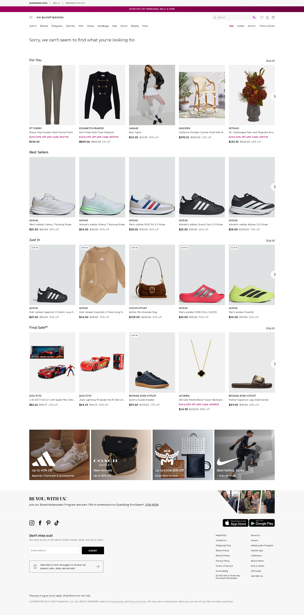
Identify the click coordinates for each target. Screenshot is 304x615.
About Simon (257, 560)
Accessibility (222, 570)
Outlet (240, 26)
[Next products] (275, 96)
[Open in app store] (236, 525)
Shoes (90, 26)
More (145, 26)
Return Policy (222, 550)
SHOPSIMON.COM (38, 3)
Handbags (103, 26)
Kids (114, 26)
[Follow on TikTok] (56, 524)
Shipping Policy (223, 545)
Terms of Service (224, 565)
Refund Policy (223, 555)
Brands (44, 26)
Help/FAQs (221, 535)
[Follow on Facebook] (40, 524)
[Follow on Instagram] (32, 524)
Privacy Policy (223, 560)
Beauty (135, 26)
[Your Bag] (273, 18)
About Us (255, 535)
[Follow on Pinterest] (49, 524)
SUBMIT (93, 550)
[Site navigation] (30, 18)
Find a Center (267, 26)
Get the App (257, 550)
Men (81, 26)
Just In (33, 26)
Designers (57, 26)
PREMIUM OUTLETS (75, 3)
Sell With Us (257, 576)
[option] (52, 104)
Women (70, 26)
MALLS (56, 3)
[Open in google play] (262, 525)
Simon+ (252, 26)
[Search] (235, 17)
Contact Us (221, 540)
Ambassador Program (262, 545)
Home (123, 26)
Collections (256, 555)
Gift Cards (256, 570)
